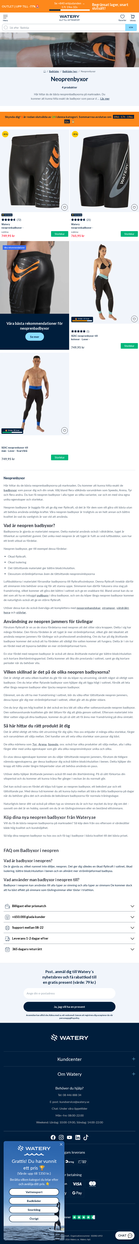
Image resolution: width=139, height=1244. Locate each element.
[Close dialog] (61, 1144)
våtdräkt (123, 608)
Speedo (53, 744)
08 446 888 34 (72, 1095)
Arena (42, 744)
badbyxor (10, 490)
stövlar (21, 612)
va (8, 612)
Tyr (34, 744)
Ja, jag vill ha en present (69, 1006)
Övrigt (34, 1218)
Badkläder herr (69, 71)
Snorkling (34, 1209)
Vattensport (34, 1192)
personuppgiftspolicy (69, 1018)
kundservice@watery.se (74, 1102)
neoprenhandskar (89, 608)
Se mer (34, 336)
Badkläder (54, 71)
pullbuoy (43, 595)
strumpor (108, 608)
